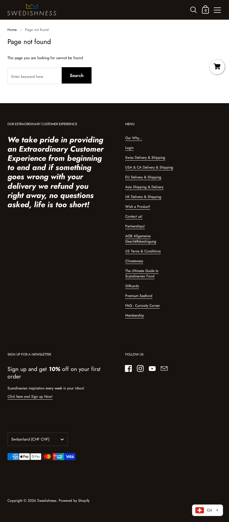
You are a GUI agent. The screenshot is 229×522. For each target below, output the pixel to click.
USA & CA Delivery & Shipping (149, 167)
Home (12, 29)
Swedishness (46, 500)
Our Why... (133, 138)
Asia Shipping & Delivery (144, 187)
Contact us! (134, 216)
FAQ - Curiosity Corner (142, 305)
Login (129, 147)
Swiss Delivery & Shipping (145, 157)
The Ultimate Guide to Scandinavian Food (142, 273)
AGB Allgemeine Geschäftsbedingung (140, 238)
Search (76, 75)
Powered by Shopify (74, 500)
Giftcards (132, 286)
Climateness (134, 261)
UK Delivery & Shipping (143, 196)
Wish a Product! (137, 206)
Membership (134, 315)
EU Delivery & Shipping (143, 177)
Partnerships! (135, 226)
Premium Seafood (138, 295)
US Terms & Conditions (143, 251)
